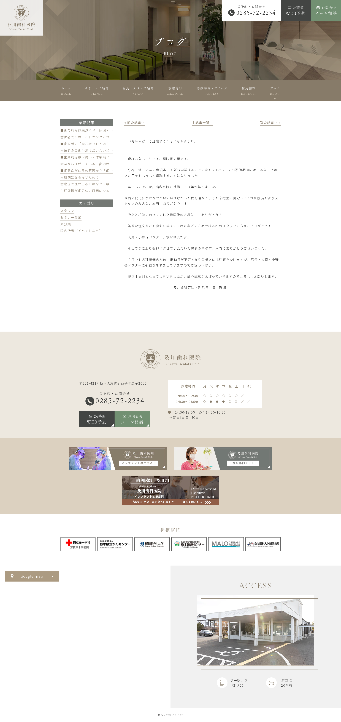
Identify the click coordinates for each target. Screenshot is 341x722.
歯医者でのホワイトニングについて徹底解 (93, 137)
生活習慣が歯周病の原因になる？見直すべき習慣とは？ (104, 190)
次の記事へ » (270, 122)
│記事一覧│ (202, 122)
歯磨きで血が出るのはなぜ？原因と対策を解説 (97, 184)
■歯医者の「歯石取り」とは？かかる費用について (100, 143)
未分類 (65, 224)
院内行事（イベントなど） (81, 230)
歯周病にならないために (79, 177)
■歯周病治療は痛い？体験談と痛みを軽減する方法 (100, 157)
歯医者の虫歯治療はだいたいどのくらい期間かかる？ (102, 150)
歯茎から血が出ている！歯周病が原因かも (93, 163)
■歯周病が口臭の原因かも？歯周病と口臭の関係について (106, 170)
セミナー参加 (71, 217)
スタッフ (67, 210)
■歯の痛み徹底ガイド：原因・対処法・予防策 (97, 130)
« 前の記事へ (134, 122)
